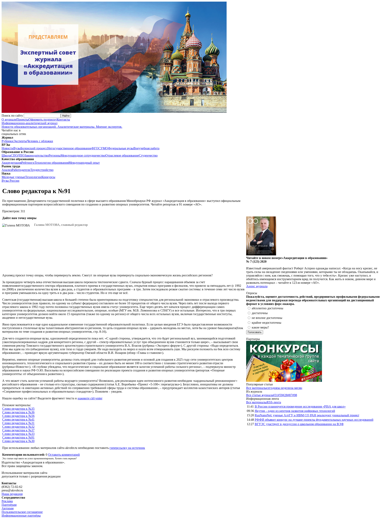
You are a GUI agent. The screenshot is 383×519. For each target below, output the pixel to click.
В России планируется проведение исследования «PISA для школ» (300, 406)
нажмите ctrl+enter (90, 398)
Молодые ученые (13, 177)
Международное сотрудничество (83, 155)
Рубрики (7, 141)
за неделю (284, 388)
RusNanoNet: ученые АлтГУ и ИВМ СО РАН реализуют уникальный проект (307, 415)
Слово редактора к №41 (18, 419)
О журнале (9, 119)
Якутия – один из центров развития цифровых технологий (295, 411)
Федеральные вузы (120, 148)
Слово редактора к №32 (18, 426)
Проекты (22, 119)
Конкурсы (48, 177)
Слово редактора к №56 (18, 416)
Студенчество (148, 155)
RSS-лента (274, 402)
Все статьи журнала (259, 395)
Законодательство (37, 155)
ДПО (21, 155)
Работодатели (21, 170)
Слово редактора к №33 (18, 434)
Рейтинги (28, 162)
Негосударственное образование (69, 148)
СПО (14, 155)
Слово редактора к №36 (18, 412)
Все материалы (256, 388)
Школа (6, 155)
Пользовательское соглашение (22, 512)
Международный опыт (84, 162)
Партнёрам (9, 504)
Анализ (7, 170)
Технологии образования (52, 162)
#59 (280, 395)
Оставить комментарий (64, 454)
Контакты (63, 119)
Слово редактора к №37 (18, 430)
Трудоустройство (41, 170)
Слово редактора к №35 (18, 408)
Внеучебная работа (146, 148)
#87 (289, 395)
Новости (7, 148)
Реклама (7, 501)
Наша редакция (12, 494)
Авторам (8, 508)
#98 (294, 395)
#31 (275, 395)
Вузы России (10, 180)
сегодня (272, 388)
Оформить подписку (43, 119)
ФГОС (96, 148)
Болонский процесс (34, 148)
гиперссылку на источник (127, 448)
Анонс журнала (257, 286)
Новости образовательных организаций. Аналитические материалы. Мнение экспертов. (62, 124)
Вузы (17, 148)
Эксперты (20, 141)
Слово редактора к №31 (18, 423)
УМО (104, 148)
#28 (285, 395)
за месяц (296, 388)
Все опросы (373, 293)
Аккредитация (11, 162)
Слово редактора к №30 (18, 441)
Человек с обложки (40, 141)
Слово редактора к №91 (18, 437)
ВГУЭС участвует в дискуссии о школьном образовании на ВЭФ (299, 424)
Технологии (33, 177)
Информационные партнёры (21, 515)
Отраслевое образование (122, 155)
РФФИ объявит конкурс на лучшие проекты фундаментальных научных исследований (314, 419)
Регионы (55, 155)
